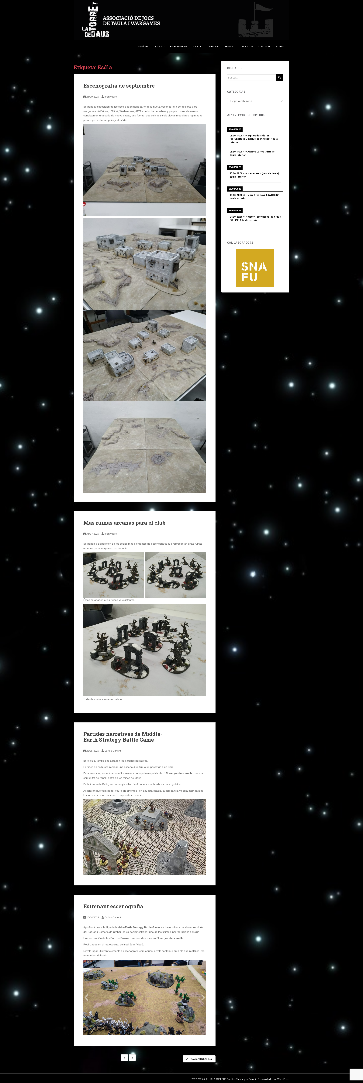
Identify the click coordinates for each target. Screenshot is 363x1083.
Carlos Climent (113, 750)
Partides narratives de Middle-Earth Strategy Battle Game (123, 736)
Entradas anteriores (198, 1058)
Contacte (264, 46)
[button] (86, 837)
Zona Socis (246, 46)
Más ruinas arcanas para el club (124, 522)
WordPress (283, 1079)
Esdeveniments (178, 46)
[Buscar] (279, 77)
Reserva (229, 46)
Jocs (195, 46)
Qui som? (159, 46)
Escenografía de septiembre (119, 85)
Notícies (143, 46)
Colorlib (253, 1079)
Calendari (213, 46)
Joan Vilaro (111, 96)
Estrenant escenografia (113, 906)
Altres (280, 46)
